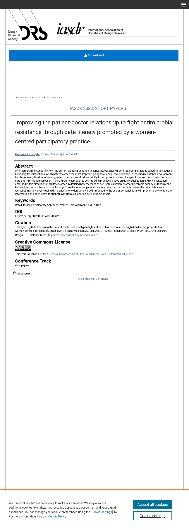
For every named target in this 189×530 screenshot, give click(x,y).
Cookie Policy (57, 516)
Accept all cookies (152, 504)
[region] (94, 509)
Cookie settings (102, 512)
